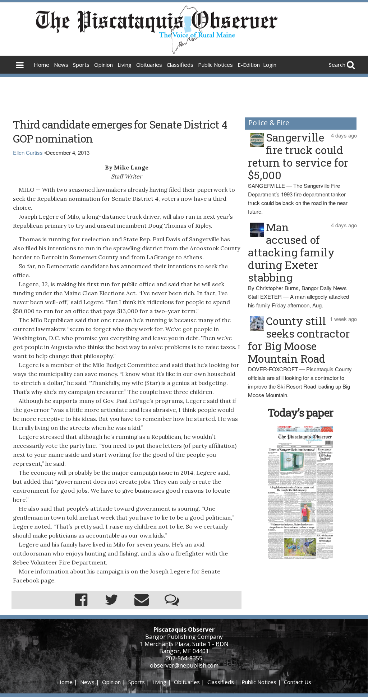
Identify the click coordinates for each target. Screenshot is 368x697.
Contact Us (297, 682)
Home (41, 64)
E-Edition (249, 64)
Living (125, 64)
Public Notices (215, 64)
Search (337, 64)
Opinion (103, 64)
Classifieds (180, 64)
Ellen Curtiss (28, 152)
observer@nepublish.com (184, 665)
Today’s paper (300, 412)
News (61, 64)
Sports (81, 64)
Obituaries (149, 64)
